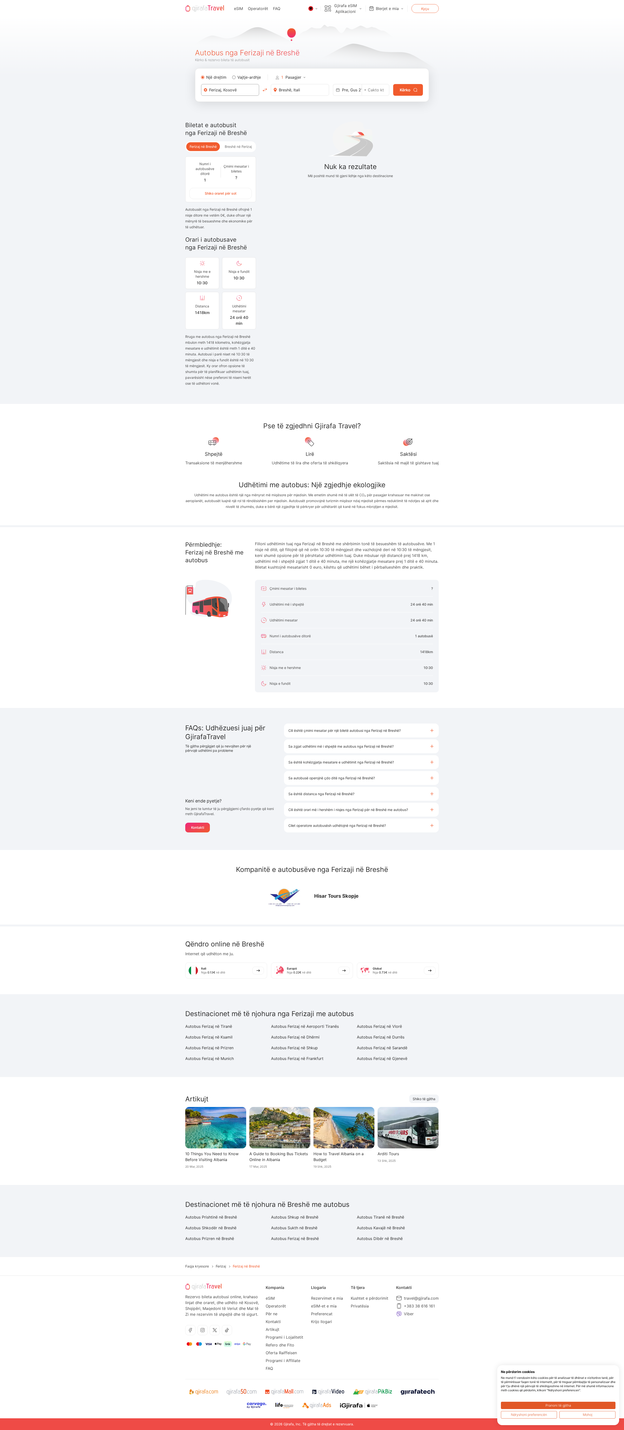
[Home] (204, 8)
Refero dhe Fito (280, 1345)
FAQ (276, 8)
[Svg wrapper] (203, 1392)
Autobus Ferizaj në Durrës (380, 1037)
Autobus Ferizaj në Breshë (295, 1238)
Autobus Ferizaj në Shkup (294, 1047)
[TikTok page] (227, 1330)
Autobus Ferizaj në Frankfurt (297, 1058)
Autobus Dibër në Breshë (380, 1238)
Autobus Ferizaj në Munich (209, 1058)
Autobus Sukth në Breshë (294, 1227)
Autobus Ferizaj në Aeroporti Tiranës (305, 1026)
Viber (409, 1313)
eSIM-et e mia (324, 1306)
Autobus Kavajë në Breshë (381, 1227)
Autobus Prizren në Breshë (209, 1238)
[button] (361, 730)
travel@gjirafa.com (421, 1298)
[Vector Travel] (284, 896)
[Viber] (399, 1314)
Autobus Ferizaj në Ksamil (209, 1037)
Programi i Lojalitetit (284, 1337)
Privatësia (360, 1306)
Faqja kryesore (197, 1266)
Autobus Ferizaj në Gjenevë (382, 1058)
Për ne (271, 1313)
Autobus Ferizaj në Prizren (209, 1047)
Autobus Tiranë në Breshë (380, 1217)
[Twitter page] (215, 1330)
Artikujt (272, 1329)
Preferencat (321, 1313)
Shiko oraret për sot (220, 193)
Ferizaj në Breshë (203, 146)
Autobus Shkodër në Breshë (210, 1227)
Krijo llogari (321, 1321)
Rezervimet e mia (327, 1298)
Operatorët (258, 8)
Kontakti (197, 827)
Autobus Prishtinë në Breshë (211, 1217)
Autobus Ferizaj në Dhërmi (295, 1037)
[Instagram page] (202, 1330)
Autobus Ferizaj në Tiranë (208, 1026)
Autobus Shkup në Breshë (294, 1217)
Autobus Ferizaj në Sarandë (382, 1047)
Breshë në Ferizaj (238, 146)
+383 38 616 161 (419, 1306)
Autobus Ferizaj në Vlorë (379, 1026)
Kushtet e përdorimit (369, 1298)
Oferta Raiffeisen (281, 1352)
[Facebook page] (190, 1330)
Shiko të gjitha (424, 1099)
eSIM (238, 8)
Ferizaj (221, 1266)
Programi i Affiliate (283, 1360)
